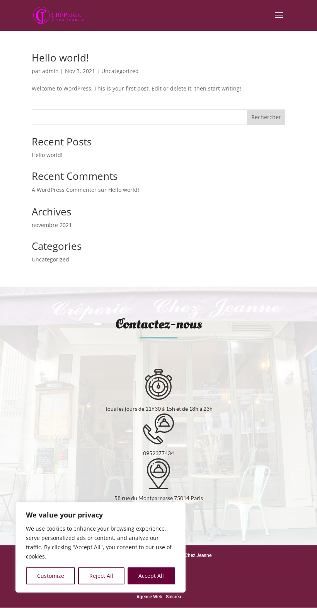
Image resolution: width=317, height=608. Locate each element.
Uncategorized (120, 71)
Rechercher (266, 117)
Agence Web (149, 596)
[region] (100, 547)
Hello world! (60, 58)
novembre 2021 (52, 225)
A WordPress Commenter (64, 189)
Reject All (101, 575)
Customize (50, 575)
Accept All (151, 575)
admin (50, 71)
